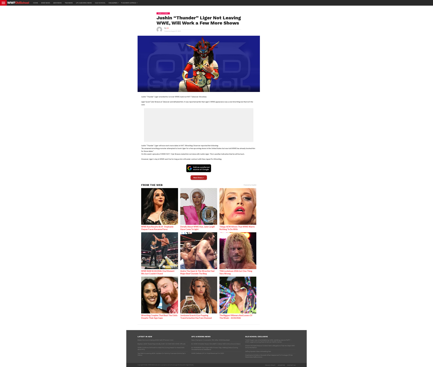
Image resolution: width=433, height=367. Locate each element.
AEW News (57, 3)
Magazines (113, 3)
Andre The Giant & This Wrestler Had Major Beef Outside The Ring (197, 272)
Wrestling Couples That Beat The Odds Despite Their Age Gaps (159, 316)
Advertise (281, 365)
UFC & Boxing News (84, 3)
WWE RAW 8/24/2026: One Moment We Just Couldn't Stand (157, 272)
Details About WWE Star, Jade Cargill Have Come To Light (197, 227)
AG (168, 28)
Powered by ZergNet (250, 185)
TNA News (69, 3)
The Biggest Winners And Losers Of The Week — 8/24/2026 (235, 316)
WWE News (45, 3)
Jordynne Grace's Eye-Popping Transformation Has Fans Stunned (196, 316)
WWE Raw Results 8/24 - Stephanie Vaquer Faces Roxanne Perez (157, 227)
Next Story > (198, 177)
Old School (100, 3)
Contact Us (291, 365)
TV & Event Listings (128, 3)
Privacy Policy (270, 365)
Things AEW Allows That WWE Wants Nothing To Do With (237, 227)
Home (35, 3)
